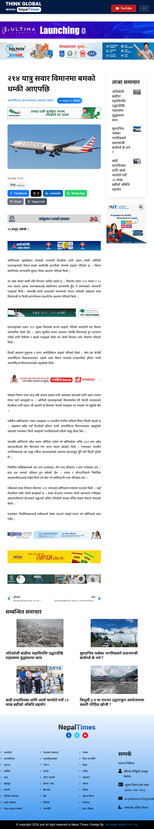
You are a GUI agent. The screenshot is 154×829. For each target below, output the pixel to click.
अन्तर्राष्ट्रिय (14, 100)
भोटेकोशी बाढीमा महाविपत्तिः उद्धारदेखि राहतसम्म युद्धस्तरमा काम (119, 105)
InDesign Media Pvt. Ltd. (122, 824)
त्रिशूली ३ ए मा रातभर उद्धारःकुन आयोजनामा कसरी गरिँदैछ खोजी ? (112, 702)
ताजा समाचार (29, 100)
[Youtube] (85, 735)
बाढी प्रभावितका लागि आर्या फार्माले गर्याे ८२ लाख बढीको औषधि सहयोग (121, 174)
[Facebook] (69, 735)
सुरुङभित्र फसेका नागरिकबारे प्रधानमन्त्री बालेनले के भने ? (121, 140)
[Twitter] (77, 735)
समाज (50, 100)
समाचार (41, 100)
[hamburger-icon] (144, 8)
